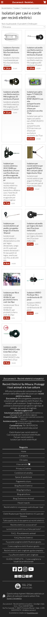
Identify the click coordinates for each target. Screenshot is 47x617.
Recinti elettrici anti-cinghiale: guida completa (23, 550)
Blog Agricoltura (24, 490)
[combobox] (23, 26)
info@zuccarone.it (29, 610)
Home (23, 451)
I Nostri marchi (23, 503)
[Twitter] (20, 570)
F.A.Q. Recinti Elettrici (23, 537)
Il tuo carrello (22, 464)
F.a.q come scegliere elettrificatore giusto (23, 542)
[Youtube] (31, 570)
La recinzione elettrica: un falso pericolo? (23, 529)
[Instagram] (25, 570)
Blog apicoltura (23, 494)
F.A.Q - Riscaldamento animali (23, 533)
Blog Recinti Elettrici (23, 485)
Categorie (23, 455)
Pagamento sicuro (23, 481)
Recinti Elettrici (7, 8)
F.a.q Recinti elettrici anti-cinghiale (23, 555)
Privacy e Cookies (23, 468)
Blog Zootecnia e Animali (23, 498)
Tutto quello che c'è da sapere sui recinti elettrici (23, 520)
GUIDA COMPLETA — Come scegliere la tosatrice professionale (23, 560)
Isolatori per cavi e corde (30, 8)
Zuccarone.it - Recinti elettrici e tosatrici (29, 2)
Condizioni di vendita (23, 473)
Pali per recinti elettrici (23, 437)
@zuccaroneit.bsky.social (27, 428)
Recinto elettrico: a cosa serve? (23, 525)
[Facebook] (15, 570)
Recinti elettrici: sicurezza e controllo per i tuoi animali (23, 508)
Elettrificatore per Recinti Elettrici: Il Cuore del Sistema (23, 515)
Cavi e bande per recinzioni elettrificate (23, 434)
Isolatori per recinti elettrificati (23, 439)
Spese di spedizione (23, 477)
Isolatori (17, 8)
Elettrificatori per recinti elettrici (23, 432)
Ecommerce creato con (23, 613)
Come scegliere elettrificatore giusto (23, 546)
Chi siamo (23, 460)
